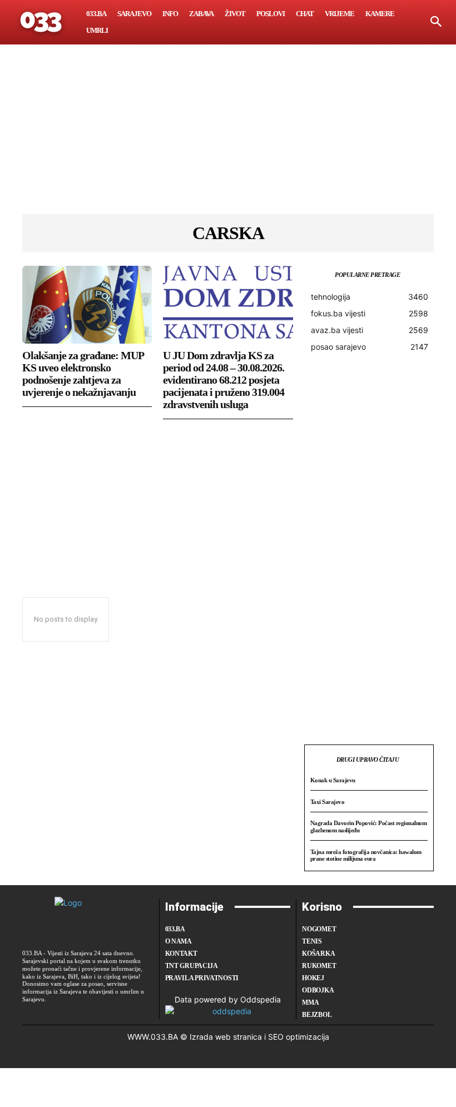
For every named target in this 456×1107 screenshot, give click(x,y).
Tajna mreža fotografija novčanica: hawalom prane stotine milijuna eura (366, 855)
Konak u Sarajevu (332, 780)
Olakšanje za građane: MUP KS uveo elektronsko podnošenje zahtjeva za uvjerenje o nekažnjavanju (83, 373)
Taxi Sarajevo (327, 801)
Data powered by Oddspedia (228, 999)
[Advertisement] (228, 136)
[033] (42, 22)
